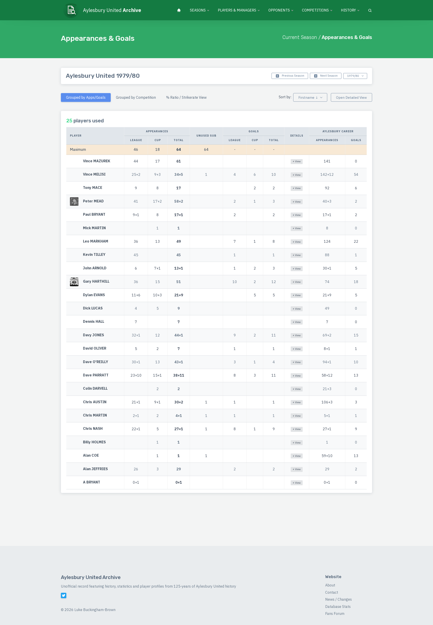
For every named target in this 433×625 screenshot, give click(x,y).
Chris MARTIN (95, 415)
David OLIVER (94, 348)
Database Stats (338, 606)
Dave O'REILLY (95, 361)
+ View (297, 161)
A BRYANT (91, 482)
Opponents (279, 10)
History (348, 10)
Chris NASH (93, 428)
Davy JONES (93, 335)
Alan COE (91, 455)
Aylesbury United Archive (91, 577)
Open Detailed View (351, 97)
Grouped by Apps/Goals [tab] (86, 97)
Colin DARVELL (95, 388)
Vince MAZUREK (96, 161)
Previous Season (292, 76)
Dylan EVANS (94, 295)
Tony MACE (92, 187)
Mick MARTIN (94, 228)
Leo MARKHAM (95, 241)
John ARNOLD (94, 268)
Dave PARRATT (95, 375)
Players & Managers (237, 10)
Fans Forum (334, 613)
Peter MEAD (93, 201)
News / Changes (338, 599)
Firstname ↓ (308, 97)
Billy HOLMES (94, 442)
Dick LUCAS (93, 308)
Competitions (315, 10)
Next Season (329, 76)
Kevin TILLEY (94, 254)
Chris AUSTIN (94, 402)
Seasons (198, 10)
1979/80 (353, 76)
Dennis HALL (93, 321)
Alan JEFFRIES (95, 469)
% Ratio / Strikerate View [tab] (186, 97)
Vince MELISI (94, 174)
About (330, 585)
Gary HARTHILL (96, 281)
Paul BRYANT (94, 214)
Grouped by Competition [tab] (136, 97)
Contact (331, 592)
